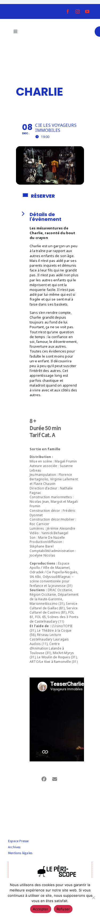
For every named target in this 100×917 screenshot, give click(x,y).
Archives (14, 847)
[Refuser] (93, 897)
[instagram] (77, 11)
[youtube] (87, 11)
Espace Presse (18, 841)
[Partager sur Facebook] (44, 778)
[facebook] (68, 11)
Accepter (41, 909)
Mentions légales (20, 853)
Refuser (63, 909)
